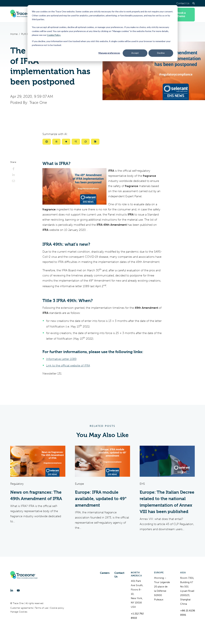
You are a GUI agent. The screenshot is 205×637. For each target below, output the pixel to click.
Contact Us (182, 3)
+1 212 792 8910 (137, 615)
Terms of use (42, 608)
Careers (105, 572)
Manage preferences (109, 53)
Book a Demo (181, 14)
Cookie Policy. (54, 35)
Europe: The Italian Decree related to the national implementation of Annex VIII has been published (167, 502)
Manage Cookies (18, 611)
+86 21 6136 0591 (187, 612)
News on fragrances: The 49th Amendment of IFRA (36, 495)
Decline (161, 53)
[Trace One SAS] (23, 14)
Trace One (38, 102)
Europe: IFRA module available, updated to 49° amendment (101, 499)
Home (14, 34)
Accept (135, 53)
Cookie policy (57, 608)
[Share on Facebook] (13, 168)
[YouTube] (18, 590)
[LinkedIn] (11, 590)
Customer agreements (22, 608)
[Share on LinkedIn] (13, 174)
